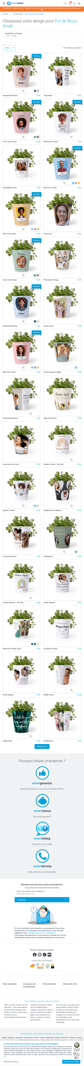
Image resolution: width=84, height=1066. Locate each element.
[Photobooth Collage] (62, 257)
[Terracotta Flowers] (21, 534)
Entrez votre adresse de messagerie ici (31, 891)
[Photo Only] (62, 211)
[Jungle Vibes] (21, 718)
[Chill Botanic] (62, 534)
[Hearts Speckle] (62, 580)
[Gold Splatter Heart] (21, 165)
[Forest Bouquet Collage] (62, 349)
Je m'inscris (21, 900)
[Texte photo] (62, 73)
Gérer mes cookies (11, 1062)
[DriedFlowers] (62, 718)
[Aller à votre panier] (79, 3)
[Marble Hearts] (62, 672)
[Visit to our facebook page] (34, 954)
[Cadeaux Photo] (10, 14)
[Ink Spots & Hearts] (62, 626)
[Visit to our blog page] (49, 954)
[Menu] (80, 1042)
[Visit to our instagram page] (39, 954)
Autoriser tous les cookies (71, 1061)
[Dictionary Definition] (21, 395)
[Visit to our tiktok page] (44, 954)
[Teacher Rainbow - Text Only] (21, 580)
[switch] (77, 1057)
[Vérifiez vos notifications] (74, 3)
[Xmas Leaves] (62, 303)
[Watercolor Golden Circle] (21, 626)
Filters (7, 48)
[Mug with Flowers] (62, 395)
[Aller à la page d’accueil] (15, 3)
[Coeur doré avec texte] (21, 441)
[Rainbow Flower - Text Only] (62, 441)
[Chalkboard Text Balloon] (62, 487)
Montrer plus (41, 746)
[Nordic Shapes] (21, 672)
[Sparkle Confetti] (21, 487)
